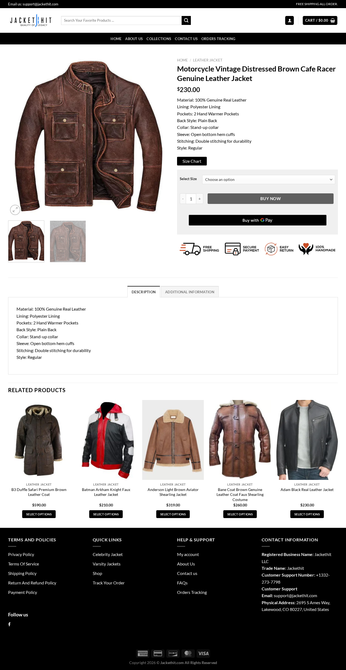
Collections (159, 39)
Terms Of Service (23, 563)
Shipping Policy (22, 573)
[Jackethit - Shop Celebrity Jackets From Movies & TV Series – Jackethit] (30, 20)
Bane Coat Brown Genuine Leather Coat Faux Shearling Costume (240, 494)
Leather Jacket (207, 60)
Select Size (188, 179)
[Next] (159, 136)
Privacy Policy (21, 554)
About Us (134, 39)
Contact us (186, 39)
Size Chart (191, 161)
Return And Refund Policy (32, 582)
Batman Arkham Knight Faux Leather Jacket (106, 492)
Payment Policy (22, 592)
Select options (39, 514)
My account (188, 554)
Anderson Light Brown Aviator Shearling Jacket (173, 492)
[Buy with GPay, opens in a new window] (258, 220)
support (281, 595)
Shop (97, 573)
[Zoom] (15, 210)
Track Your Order (109, 582)
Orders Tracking (218, 39)
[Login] (289, 20)
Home (116, 39)
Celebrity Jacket (108, 554)
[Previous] (18, 136)
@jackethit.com (303, 595)
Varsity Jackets (107, 563)
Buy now (270, 198)
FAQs (182, 582)
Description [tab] (144, 292)
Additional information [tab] (189, 292)
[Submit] (186, 20)
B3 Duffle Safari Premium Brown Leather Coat (38, 492)
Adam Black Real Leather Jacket (307, 489)
